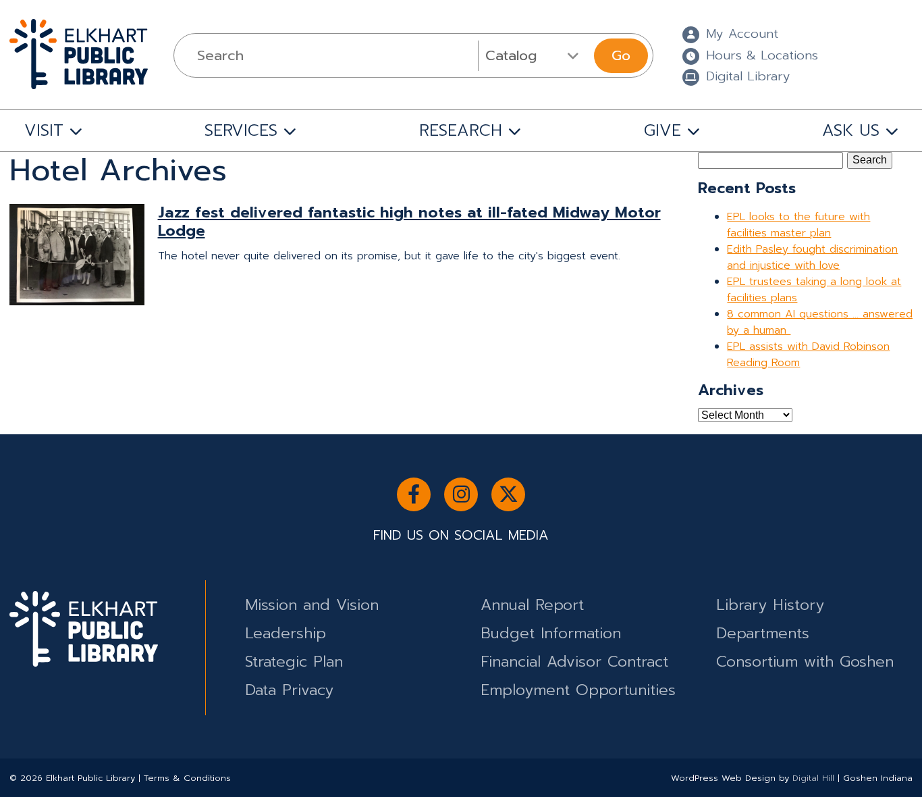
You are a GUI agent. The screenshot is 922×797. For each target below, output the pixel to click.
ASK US (850, 130)
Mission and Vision (312, 605)
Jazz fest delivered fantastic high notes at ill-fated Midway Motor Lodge (409, 221)
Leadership (285, 633)
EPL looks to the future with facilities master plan (798, 225)
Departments (762, 633)
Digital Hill (813, 777)
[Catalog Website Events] (534, 55)
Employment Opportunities (578, 690)
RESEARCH (460, 130)
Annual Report (532, 605)
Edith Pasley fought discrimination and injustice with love (812, 257)
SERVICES (241, 130)
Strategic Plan (294, 661)
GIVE (662, 130)
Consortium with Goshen (805, 661)
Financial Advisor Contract (574, 661)
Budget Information (551, 633)
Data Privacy (289, 690)
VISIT (43, 130)
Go (621, 55)
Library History (770, 605)
